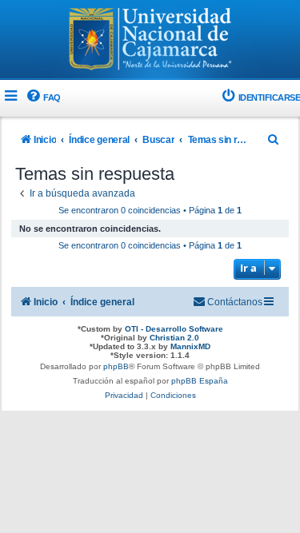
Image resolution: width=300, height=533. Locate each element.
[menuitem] (43, 97)
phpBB (116, 366)
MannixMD (190, 346)
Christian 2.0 (174, 337)
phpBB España (199, 380)
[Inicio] (150, 41)
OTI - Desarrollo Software (174, 328)
